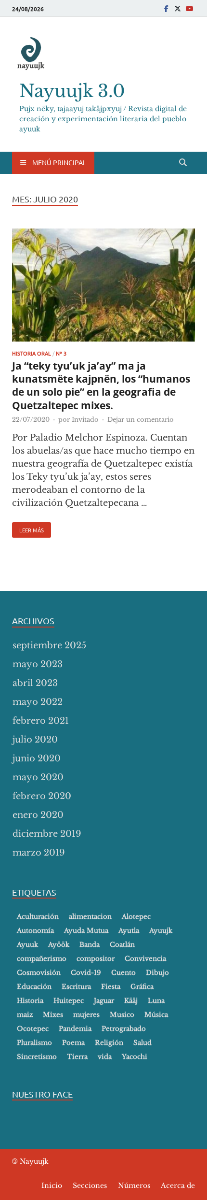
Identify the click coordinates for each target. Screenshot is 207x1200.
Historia (30, 1001)
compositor (96, 959)
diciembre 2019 (47, 834)
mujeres (86, 1015)
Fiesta (110, 987)
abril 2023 (35, 683)
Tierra (77, 1057)
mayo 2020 (38, 777)
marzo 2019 (39, 852)
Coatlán (122, 945)
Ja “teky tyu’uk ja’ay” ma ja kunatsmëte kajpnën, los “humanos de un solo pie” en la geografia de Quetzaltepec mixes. (101, 385)
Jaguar (104, 1001)
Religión (109, 1043)
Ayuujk (160, 931)
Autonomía (35, 931)
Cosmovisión (39, 973)
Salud (142, 1043)
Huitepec (68, 1001)
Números (134, 1185)
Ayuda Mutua (86, 931)
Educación (34, 987)
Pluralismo (34, 1043)
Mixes (53, 1015)
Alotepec (136, 917)
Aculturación (38, 917)
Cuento (123, 973)
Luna (156, 1001)
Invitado (85, 419)
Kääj (131, 1001)
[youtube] (189, 8)
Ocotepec (33, 1029)
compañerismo (41, 959)
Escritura (76, 987)
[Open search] (183, 163)
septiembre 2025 (49, 645)
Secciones (90, 1185)
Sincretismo (37, 1057)
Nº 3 (61, 353)
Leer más (28, 528)
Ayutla (128, 931)
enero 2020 (38, 815)
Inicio (51, 1185)
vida (105, 1057)
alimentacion (90, 917)
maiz (25, 1015)
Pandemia (75, 1029)
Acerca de (178, 1185)
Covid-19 (86, 973)
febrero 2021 (41, 720)
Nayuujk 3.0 (72, 91)
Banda (89, 945)
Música (156, 1015)
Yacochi (134, 1057)
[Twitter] (177, 8)
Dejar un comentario (140, 419)
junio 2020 (37, 758)
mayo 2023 (38, 664)
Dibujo (157, 973)
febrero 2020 (42, 796)
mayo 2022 (38, 702)
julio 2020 (35, 739)
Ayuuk (27, 945)
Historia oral (31, 353)
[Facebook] (166, 8)
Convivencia (145, 959)
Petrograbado (124, 1029)
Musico (122, 1015)
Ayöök (58, 945)
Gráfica (142, 987)
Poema (73, 1043)
